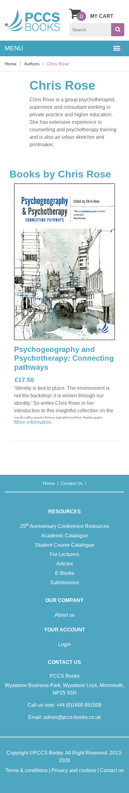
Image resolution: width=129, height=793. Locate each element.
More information (32, 422)
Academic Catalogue (64, 535)
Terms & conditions (26, 770)
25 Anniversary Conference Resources (64, 526)
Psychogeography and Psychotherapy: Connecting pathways (64, 358)
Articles (64, 563)
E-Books (64, 573)
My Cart (101, 16)
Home (11, 63)
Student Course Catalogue (64, 545)
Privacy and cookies (73, 770)
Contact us (72, 483)
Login (64, 644)
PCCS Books (48, 752)
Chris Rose (58, 63)
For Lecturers (64, 554)
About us (65, 615)
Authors (31, 63)
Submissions (64, 582)
